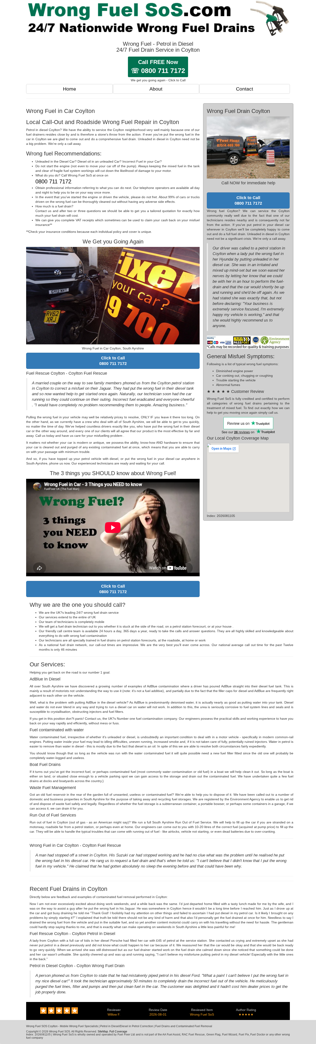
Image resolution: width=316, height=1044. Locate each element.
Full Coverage (118, 1031)
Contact (244, 88)
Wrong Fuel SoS (202, 1014)
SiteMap (103, 1031)
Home (69, 88)
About (155, 88)
